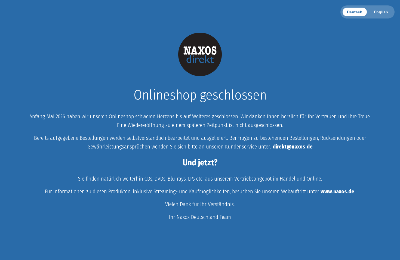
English (381, 12)
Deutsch (354, 12)
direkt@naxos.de (293, 146)
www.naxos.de (337, 191)
